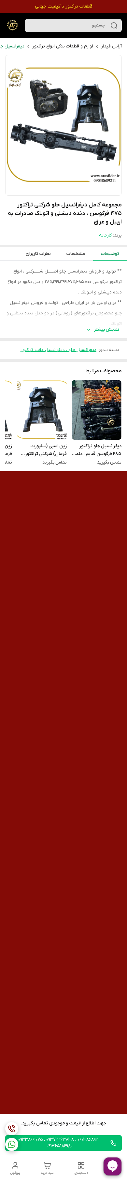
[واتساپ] (11, 1144)
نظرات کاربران (38, 254)
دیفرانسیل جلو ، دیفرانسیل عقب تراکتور (58, 350)
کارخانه (105, 235)
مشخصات (75, 254)
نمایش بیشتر (106, 329)
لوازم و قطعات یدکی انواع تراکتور (62, 46)
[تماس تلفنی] (11, 1128)
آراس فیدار (111, 46)
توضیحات (110, 254)
